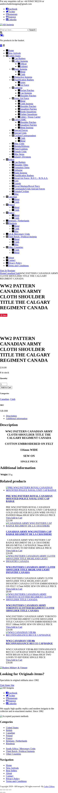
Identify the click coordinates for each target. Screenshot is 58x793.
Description (11, 416)
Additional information (16, 418)
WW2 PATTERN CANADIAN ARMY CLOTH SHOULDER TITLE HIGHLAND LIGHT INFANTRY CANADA (30, 570)
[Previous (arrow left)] (1, 792)
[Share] (4, 789)
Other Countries (13, 754)
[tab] (32, 416)
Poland (9, 735)
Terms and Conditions (16, 781)
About (9, 773)
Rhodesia (10, 743)
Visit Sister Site (7, 685)
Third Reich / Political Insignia (20, 751)
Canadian (10, 273)
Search (32, 30)
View (8, 518)
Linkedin (12, 19)
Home (3, 273)
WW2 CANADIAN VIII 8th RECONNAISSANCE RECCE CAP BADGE (29, 642)
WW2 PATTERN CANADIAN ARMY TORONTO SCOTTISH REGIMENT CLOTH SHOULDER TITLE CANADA (30, 608)
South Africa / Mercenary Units (20, 748)
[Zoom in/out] (10, 789)
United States (12, 727)
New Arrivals (12, 768)
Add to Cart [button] (16, 518)
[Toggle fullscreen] (7, 789)
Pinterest (12, 17)
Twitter (11, 11)
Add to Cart (6, 387)
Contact (9, 776)
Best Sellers (11, 770)
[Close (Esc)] (1, 789)
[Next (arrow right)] (4, 792)
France (9, 738)
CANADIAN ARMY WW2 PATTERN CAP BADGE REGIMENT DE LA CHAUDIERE (29, 532)
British (9, 730)
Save (5, 315)
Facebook (12, 9)
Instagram (12, 14)
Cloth (17, 273)
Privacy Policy (13, 778)
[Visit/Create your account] (1, 45)
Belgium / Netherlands (16, 741)
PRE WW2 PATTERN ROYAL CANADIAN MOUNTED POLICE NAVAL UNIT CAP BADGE (29, 499)
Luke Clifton (49, 786)
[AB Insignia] (7, 24)
